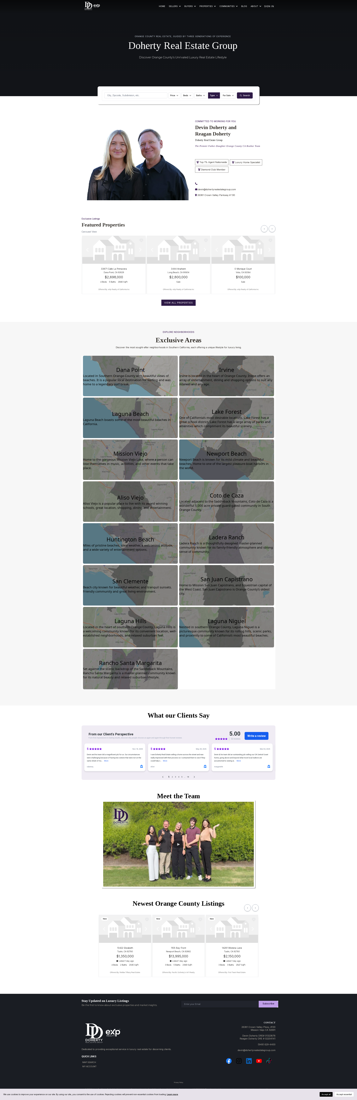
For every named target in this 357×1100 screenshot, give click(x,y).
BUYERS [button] (189, 6)
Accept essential (344, 1094)
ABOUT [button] (255, 6)
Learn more (172, 1094)
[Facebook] (229, 1061)
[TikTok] (269, 1061)
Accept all (326, 1094)
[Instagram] (239, 1061)
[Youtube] (259, 1061)
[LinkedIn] (249, 1061)
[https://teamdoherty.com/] (92, 6)
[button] (236, 6)
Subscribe (268, 1003)
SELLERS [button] (173, 6)
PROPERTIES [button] (207, 6)
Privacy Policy (178, 1082)
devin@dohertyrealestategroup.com (217, 189)
